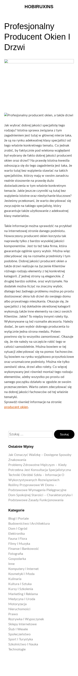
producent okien (16, 407)
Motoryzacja (17, 604)
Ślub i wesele (18, 629)
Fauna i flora (17, 538)
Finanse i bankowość (23, 548)
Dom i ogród (17, 528)
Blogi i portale (18, 518)
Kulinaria (14, 579)
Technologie (17, 649)
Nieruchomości (19, 609)
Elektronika (16, 533)
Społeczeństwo (19, 634)
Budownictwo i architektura (29, 523)
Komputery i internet (23, 569)
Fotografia (15, 553)
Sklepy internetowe (22, 624)
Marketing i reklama (23, 594)
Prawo (13, 614)
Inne (11, 564)
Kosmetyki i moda (21, 574)
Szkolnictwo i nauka (23, 644)
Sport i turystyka (20, 639)
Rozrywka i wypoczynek (26, 619)
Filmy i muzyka (19, 543)
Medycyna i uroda (21, 599)
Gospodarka (17, 559)
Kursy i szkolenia (20, 589)
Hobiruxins (39, 6)
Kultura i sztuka (20, 584)
